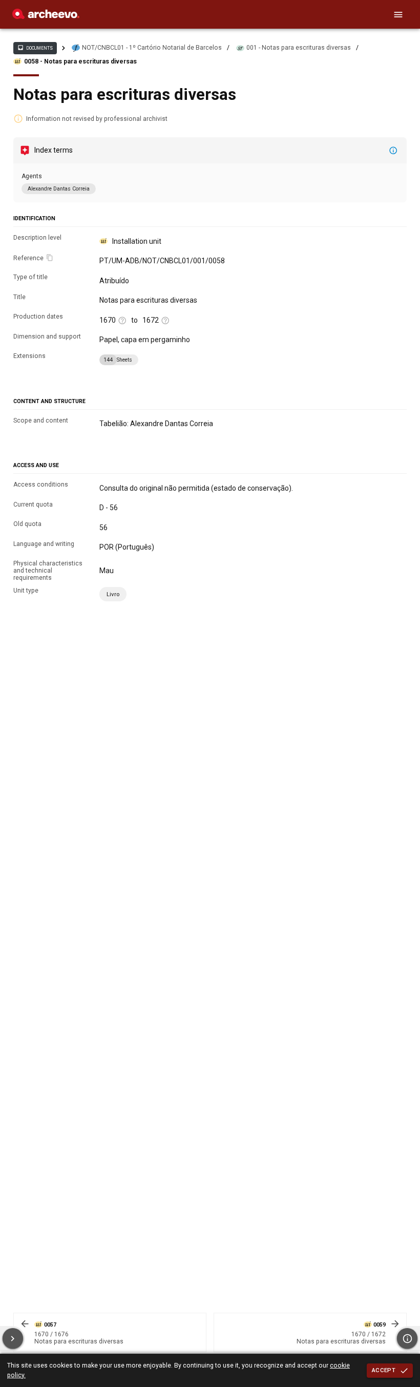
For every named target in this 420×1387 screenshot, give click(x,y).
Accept (383, 1370)
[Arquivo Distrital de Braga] (45, 16)
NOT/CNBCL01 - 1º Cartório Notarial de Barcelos (152, 47)
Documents (34, 48)
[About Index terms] (393, 150)
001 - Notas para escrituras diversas (298, 47)
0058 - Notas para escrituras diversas (80, 61)
